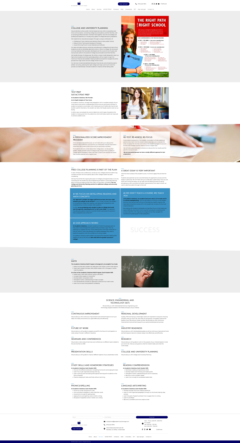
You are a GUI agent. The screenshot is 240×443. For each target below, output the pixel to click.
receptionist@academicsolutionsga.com (117, 421)
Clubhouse (164, 4)
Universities (128, 436)
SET (134, 436)
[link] (88, 9)
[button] (124, 4)
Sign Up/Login (140, 436)
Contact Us (148, 436)
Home (90, 436)
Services (101, 436)
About (95, 436)
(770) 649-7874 (142, 4)
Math (122, 436)
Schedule (116, 436)
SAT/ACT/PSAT (108, 436)
